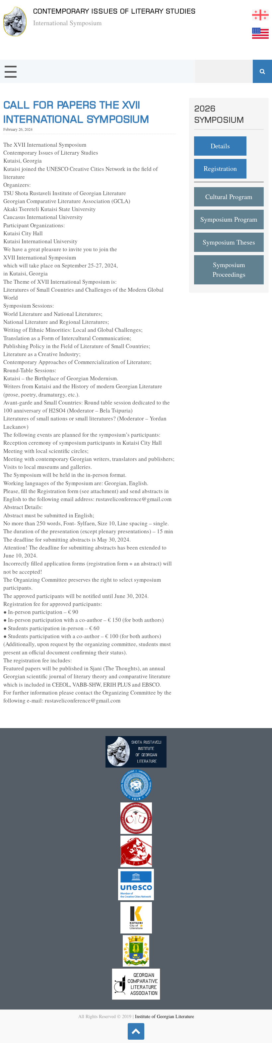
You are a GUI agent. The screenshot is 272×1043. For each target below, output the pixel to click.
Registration (220, 168)
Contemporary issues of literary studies (114, 11)
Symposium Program (228, 219)
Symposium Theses (229, 242)
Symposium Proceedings (229, 269)
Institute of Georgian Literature (164, 1016)
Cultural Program (228, 196)
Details (220, 145)
